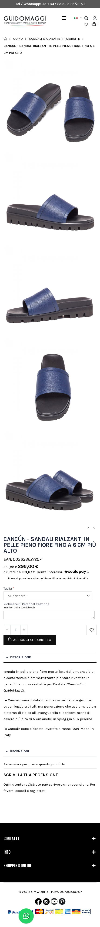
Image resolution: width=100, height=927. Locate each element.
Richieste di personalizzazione (26, 604)
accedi (20, 791)
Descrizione (20, 657)
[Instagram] (46, 903)
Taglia (8, 589)
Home (5, 38)
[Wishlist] (86, 24)
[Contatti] (82, 4)
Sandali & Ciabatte (44, 39)
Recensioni (19, 751)
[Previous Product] (87, 528)
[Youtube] (54, 903)
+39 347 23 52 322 (58, 4)
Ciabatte (73, 39)
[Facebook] (38, 903)
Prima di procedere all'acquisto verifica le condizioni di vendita (48, 578)
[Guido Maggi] (23, 21)
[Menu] (64, 18)
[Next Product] (94, 528)
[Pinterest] (62, 903)
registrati (38, 791)
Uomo (18, 39)
